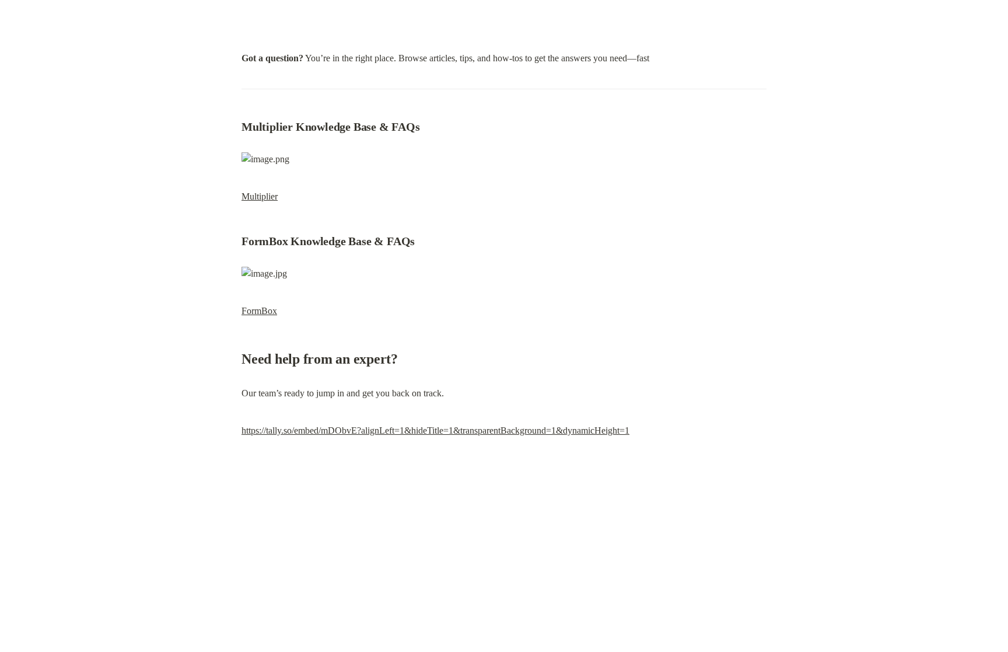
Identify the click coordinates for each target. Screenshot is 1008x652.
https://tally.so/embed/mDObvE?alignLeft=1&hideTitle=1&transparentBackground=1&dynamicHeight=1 (435, 430)
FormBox (259, 311)
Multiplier (260, 196)
